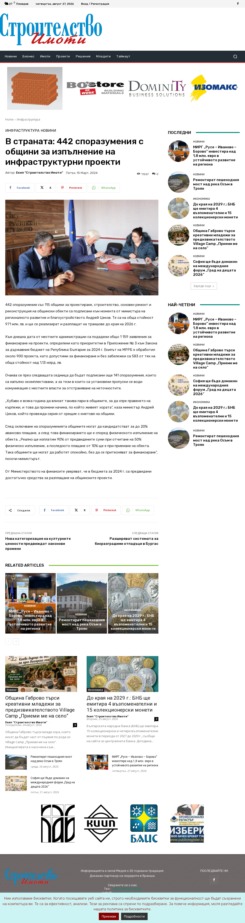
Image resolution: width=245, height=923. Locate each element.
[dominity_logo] (157, 88)
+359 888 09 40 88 (126, 888)
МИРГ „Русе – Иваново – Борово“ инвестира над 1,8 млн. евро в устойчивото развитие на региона (30, 620)
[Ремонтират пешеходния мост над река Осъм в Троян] (82, 603)
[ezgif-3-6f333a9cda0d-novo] (34, 88)
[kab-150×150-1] (58, 823)
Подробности (134, 916)
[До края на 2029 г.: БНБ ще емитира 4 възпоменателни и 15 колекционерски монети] (133, 603)
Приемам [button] (109, 916)
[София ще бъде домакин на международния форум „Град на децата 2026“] (16, 783)
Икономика (132, 610)
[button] (235, 56)
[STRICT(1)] (214, 88)
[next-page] (16, 641)
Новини (48, 131)
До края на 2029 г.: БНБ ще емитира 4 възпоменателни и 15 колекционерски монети (133, 622)
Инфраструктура (28, 119)
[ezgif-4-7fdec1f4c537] (187, 823)
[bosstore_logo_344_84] (95, 88)
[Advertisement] (171, 29)
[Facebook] (238, 4)
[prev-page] (8, 641)
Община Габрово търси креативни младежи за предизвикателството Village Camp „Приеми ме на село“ (40, 707)
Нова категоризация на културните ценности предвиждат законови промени (38, 543)
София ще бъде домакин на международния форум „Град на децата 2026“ (53, 782)
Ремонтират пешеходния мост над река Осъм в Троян (82, 624)
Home (9, 119)
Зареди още (202, 286)
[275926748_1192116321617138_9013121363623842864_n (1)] (101, 823)
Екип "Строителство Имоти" (39, 172)
